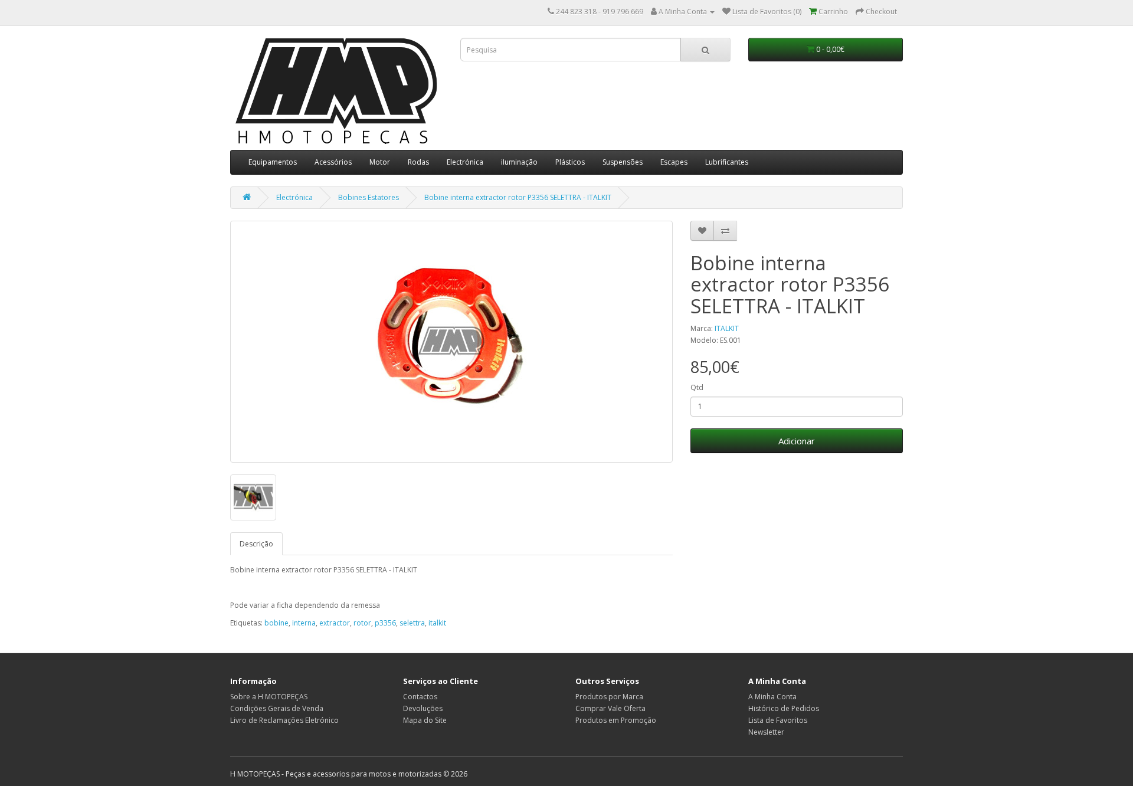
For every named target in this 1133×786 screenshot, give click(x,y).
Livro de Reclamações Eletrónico (284, 720)
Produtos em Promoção (615, 720)
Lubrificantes (726, 162)
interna (304, 623)
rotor (362, 623)
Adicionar (796, 441)
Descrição (256, 544)
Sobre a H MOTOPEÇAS (268, 697)
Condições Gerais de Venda (276, 708)
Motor (379, 162)
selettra (412, 623)
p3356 (385, 623)
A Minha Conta (772, 697)
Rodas (418, 162)
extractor (334, 623)
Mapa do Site (425, 720)
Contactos (420, 697)
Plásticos (570, 162)
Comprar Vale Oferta (610, 708)
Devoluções (423, 708)
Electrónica (465, 162)
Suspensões (622, 162)
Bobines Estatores (368, 197)
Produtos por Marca (609, 697)
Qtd (696, 387)
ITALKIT (727, 328)
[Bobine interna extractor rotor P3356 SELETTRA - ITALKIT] (451, 342)
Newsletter (766, 732)
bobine (276, 623)
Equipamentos (272, 162)
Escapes (673, 162)
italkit (437, 623)
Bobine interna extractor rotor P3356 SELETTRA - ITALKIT (517, 197)
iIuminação (519, 162)
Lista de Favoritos (777, 720)
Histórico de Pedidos (783, 708)
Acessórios (333, 162)
